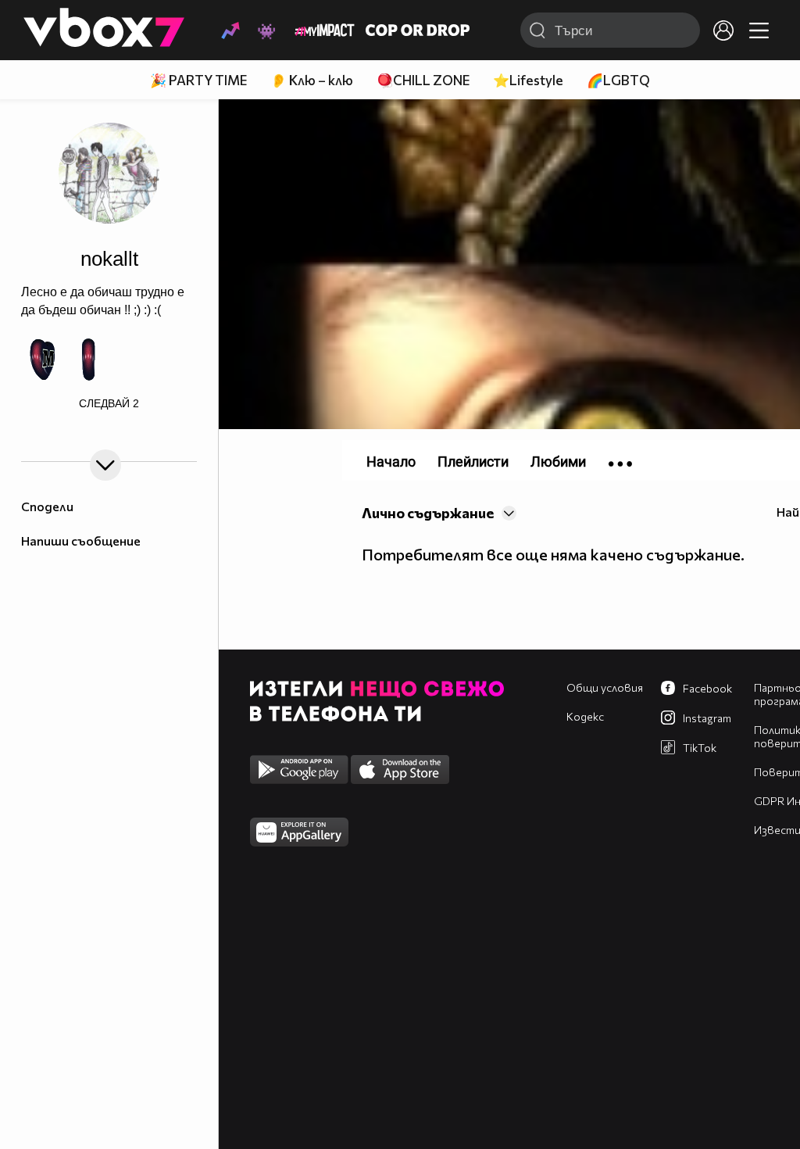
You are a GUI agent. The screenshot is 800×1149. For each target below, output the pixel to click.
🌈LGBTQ (618, 80)
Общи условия (604, 687)
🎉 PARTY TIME (198, 80)
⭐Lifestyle (528, 80)
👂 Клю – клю (311, 80)
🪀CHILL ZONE (423, 80)
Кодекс (585, 716)
